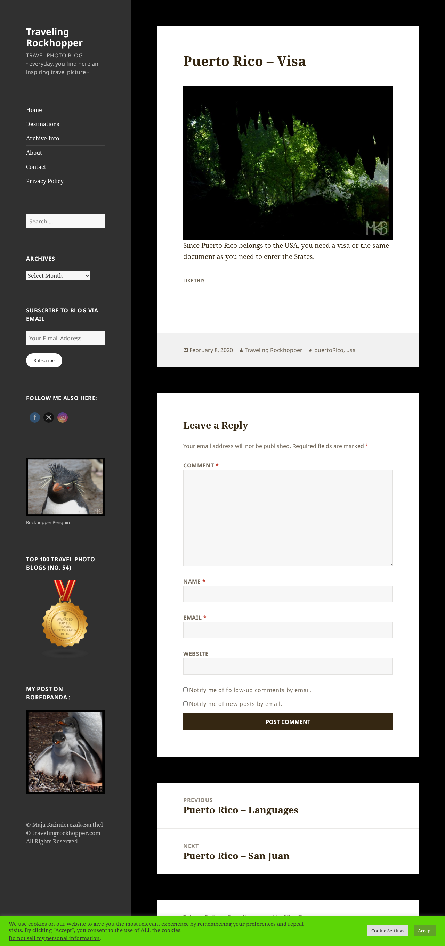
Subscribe (44, 360)
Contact (36, 167)
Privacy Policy (45, 181)
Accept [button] (425, 931)
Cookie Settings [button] (387, 931)
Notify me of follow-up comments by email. (250, 690)
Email (195, 617)
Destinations (42, 124)
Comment (201, 465)
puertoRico (328, 350)
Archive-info (42, 138)
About (34, 152)
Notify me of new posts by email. (235, 704)
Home (34, 110)
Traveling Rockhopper (54, 37)
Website (195, 654)
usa (351, 350)
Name (194, 581)
